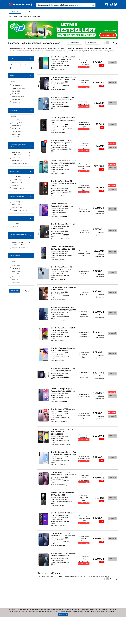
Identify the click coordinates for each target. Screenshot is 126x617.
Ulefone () (16, 134)
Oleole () (16, 91)
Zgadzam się (63, 615)
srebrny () (16, 282)
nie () (15, 227)
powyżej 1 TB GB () (19, 210)
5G (11, 218)
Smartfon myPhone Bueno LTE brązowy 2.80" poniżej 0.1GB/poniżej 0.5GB (63, 183)
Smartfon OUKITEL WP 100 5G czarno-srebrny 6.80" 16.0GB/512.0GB (62, 431)
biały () (15, 280)
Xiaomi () (16, 128)
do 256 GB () (17, 202)
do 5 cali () (16, 152)
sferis (102, 576)
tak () (15, 224)
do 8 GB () (16, 180)
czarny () (16, 265)
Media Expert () (18, 85)
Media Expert (50, 576)
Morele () (16, 94)
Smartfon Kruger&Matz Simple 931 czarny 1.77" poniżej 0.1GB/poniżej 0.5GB (63, 120)
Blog (29, 11)
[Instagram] (111, 4)
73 (113, 43)
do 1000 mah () (17, 242)
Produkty (15, 11)
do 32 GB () (16, 185)
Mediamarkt (96, 576)
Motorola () (16, 126)
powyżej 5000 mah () (20, 248)
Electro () (16, 99)
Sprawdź (112, 62)
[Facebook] (106, 4)
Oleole (67, 576)
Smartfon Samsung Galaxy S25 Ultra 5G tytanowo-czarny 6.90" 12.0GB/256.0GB (63, 226)
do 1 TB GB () (17, 207)
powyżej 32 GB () (18, 188)
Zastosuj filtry (14, 291)
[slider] (11, 68)
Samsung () (17, 123)
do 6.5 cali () (17, 161)
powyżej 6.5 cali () (19, 163)
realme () (15, 137)
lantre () (16, 102)
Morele (71, 576)
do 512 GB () (17, 205)
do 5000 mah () (18, 245)
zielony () (16, 271)
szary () (15, 274)
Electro (85, 576)
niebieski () (16, 268)
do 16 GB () (17, 183)
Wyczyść (27, 291)
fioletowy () (16, 277)
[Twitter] (115, 4)
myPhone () (16, 131)
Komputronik (78, 576)
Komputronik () (18, 97)
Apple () (16, 120)
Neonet (107, 576)
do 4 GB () (16, 177)
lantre (90, 576)
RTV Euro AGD (59, 576)
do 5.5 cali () (16, 155)
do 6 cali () (16, 158)
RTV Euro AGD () (18, 88)
